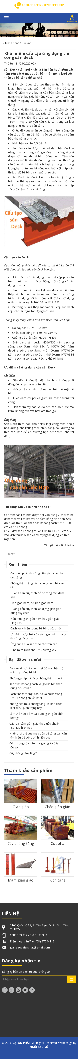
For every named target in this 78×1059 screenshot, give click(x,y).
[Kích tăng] (57, 864)
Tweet (10, 554)
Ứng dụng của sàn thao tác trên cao (33, 644)
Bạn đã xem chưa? (25, 659)
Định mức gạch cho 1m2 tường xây (33, 650)
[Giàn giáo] (20, 791)
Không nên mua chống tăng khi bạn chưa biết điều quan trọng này (35, 706)
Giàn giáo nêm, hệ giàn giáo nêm (31, 603)
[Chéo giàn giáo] (57, 795)
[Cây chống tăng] (20, 828)
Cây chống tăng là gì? (23, 753)
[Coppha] (57, 828)
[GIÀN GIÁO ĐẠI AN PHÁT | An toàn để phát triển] (72, 18)
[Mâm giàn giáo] (20, 864)
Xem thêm (18, 564)
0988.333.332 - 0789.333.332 (43, 5)
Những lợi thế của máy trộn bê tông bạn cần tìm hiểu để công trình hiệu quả (38, 735)
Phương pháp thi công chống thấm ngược (36, 678)
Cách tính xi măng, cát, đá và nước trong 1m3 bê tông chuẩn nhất (35, 696)
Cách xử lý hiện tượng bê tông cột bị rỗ (35, 628)
